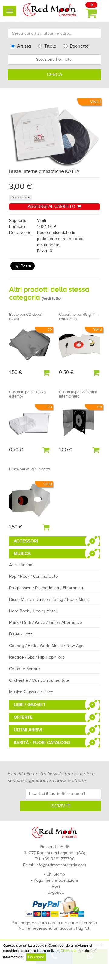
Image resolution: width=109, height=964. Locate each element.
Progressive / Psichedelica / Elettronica (46, 588)
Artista (24, 46)
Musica (22, 553)
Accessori (26, 541)
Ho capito (36, 957)
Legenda (56, 892)
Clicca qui (69, 951)
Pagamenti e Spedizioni (56, 880)
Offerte (23, 717)
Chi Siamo (55, 874)
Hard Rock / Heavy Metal (33, 611)
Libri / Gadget (30, 704)
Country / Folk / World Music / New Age (46, 645)
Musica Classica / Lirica (31, 692)
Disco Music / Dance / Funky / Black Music (49, 599)
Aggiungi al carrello (52, 206)
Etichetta (79, 46)
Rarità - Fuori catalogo (42, 742)
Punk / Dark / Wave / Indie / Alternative (45, 622)
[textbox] (54, 59)
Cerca (54, 74)
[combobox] (54, 59)
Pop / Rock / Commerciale (33, 576)
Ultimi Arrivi (28, 729)
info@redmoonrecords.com (60, 865)
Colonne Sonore (24, 668)
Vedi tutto (52, 298)
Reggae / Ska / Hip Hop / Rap (37, 657)
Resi (56, 886)
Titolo (50, 46)
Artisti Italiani (21, 565)
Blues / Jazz (20, 634)
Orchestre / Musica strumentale (39, 680)
